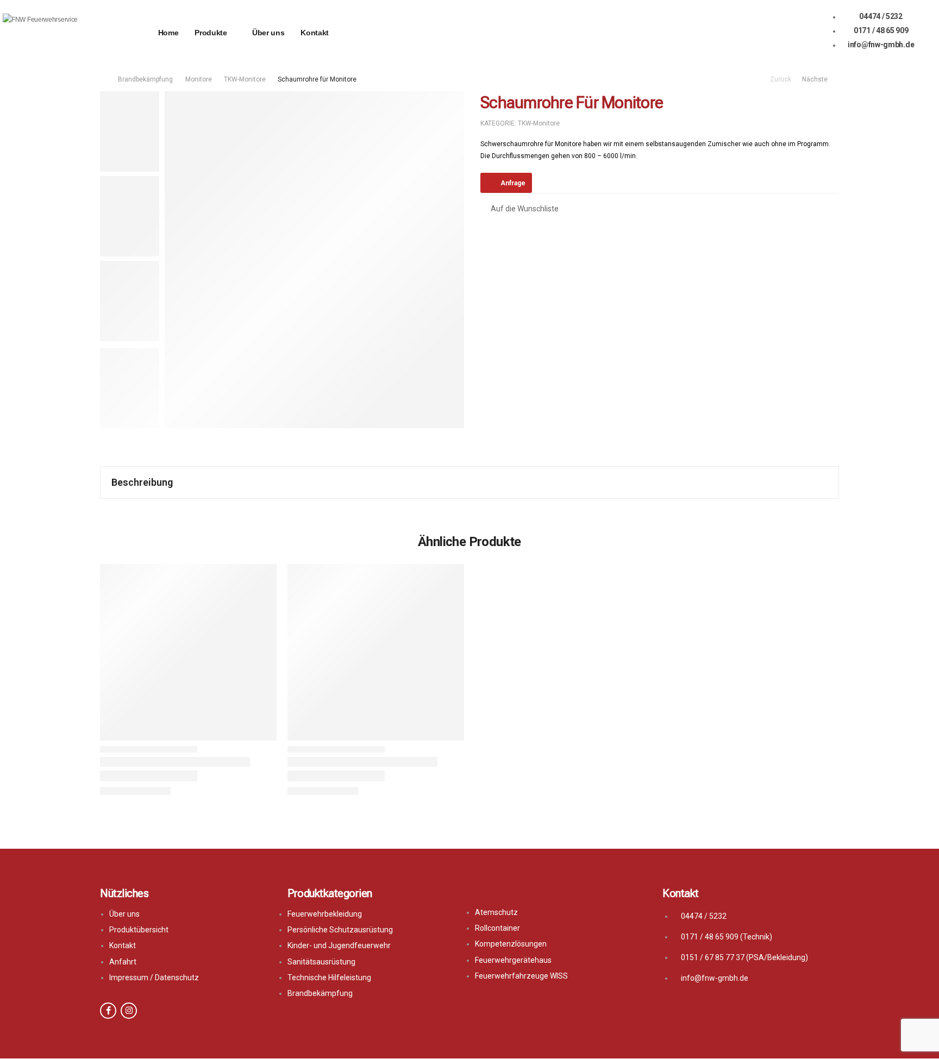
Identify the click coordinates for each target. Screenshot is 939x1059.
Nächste (817, 79)
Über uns (268, 32)
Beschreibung (142, 482)
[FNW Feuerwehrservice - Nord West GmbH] (44, 33)
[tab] (469, 482)
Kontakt (315, 32)
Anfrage (512, 183)
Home (168, 32)
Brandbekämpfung (145, 79)
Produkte (211, 32)
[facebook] (108, 1010)
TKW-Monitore (245, 79)
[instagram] (129, 1010)
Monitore (198, 79)
